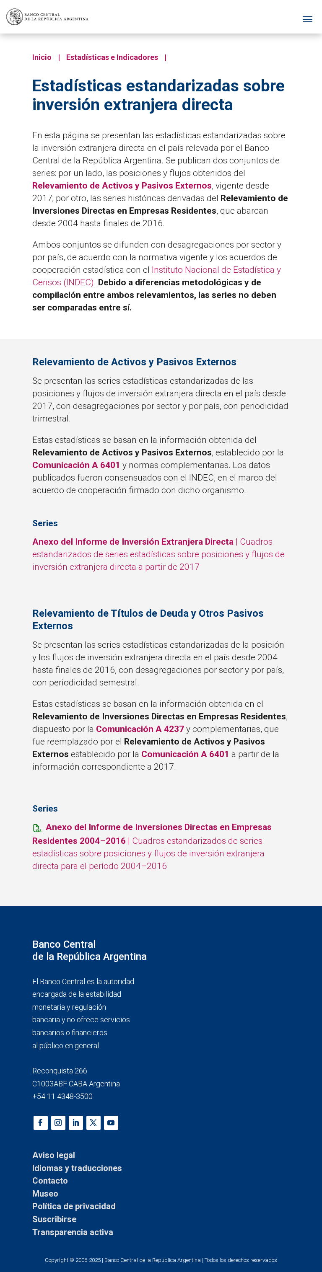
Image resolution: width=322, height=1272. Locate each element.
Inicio (42, 57)
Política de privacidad (74, 1206)
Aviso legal (53, 1155)
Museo (45, 1194)
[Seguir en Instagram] (58, 1123)
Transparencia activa (72, 1232)
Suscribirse (54, 1219)
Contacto (50, 1181)
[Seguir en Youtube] (111, 1123)
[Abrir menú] (308, 17)
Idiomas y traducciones (77, 1168)
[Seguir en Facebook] (41, 1123)
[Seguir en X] (93, 1123)
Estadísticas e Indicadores (112, 57)
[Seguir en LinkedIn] (76, 1123)
